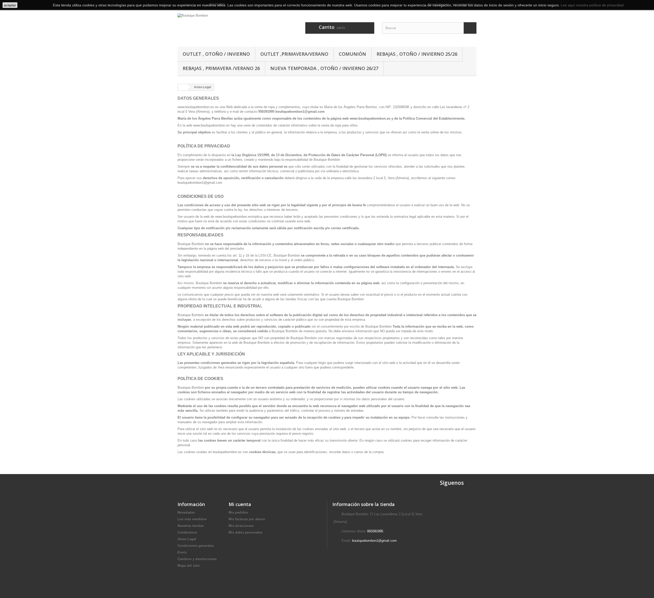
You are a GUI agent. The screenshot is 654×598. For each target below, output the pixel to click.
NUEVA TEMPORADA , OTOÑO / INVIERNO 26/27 (324, 68)
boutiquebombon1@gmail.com (374, 541)
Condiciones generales (196, 546)
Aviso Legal (187, 539)
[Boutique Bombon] (225, 26)
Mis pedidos (238, 512)
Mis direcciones (241, 526)
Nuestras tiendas (191, 526)
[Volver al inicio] (183, 87)
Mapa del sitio (189, 566)
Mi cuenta (240, 504)
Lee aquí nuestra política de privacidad (592, 5)
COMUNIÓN (352, 54)
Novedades (186, 512)
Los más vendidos (192, 519)
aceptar (10, 5)
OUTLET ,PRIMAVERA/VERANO (294, 54)
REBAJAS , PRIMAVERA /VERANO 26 (221, 68)
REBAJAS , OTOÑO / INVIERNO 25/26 (417, 54)
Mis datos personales (245, 532)
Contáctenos (187, 532)
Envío (182, 552)
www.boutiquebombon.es (196, 107)
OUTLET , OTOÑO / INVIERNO (216, 54)
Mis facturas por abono (247, 519)
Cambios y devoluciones (197, 559)
